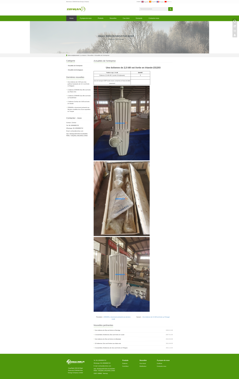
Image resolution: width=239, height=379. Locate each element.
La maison (83, 55)
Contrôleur (125, 366)
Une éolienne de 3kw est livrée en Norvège (107, 330)
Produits (100, 18)
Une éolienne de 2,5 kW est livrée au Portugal (156, 317)
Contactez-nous (154, 18)
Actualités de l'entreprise (102, 55)
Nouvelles (113, 18)
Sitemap (105, 373)
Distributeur (143, 366)
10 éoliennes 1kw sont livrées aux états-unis (108, 343)
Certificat (159, 363)
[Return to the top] (234, 35)
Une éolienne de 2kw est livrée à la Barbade (108, 339)
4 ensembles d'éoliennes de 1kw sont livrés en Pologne (111, 348)
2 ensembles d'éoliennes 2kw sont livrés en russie (109, 334)
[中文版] (168, 1)
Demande (139, 18)
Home (71, 18)
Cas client (126, 18)
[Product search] (170, 9)
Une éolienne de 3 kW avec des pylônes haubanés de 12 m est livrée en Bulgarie (78, 84)
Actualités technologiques (75, 70)
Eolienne (124, 363)
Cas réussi (143, 363)
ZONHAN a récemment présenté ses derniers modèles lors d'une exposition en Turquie (79, 109)
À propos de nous (85, 18)
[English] (145, 1)
